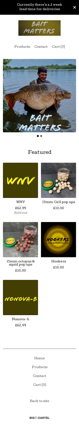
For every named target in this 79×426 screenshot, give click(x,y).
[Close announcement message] (75, 7)
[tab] (38, 136)
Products (22, 47)
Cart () (58, 47)
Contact (41, 47)
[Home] (39, 28)
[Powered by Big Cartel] (39, 417)
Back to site (39, 401)
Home (39, 358)
